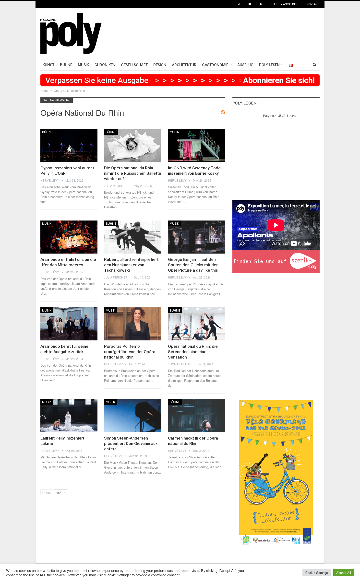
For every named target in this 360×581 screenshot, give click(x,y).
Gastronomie (215, 65)
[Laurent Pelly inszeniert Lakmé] (68, 415)
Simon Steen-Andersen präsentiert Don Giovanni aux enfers (131, 443)
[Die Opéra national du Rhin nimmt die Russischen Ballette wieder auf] (132, 145)
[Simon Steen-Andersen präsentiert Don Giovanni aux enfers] (132, 415)
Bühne (66, 65)
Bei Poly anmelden (284, 4)
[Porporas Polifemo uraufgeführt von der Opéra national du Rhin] (132, 323)
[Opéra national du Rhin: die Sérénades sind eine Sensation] (196, 323)
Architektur (184, 65)
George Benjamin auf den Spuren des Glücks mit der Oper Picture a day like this (193, 265)
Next (60, 492)
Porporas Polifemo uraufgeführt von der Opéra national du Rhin (129, 352)
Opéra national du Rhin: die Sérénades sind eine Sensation (193, 352)
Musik (83, 65)
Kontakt (313, 4)
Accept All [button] (343, 572)
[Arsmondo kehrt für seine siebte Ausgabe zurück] (68, 323)
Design (159, 65)
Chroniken (105, 65)
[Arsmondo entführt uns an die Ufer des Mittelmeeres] (68, 237)
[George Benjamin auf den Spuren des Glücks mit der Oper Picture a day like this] (196, 237)
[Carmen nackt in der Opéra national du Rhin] (196, 415)
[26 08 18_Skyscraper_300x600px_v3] (276, 472)
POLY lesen (269, 65)
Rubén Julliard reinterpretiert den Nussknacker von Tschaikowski (131, 265)
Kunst (48, 65)
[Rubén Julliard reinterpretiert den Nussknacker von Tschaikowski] (132, 237)
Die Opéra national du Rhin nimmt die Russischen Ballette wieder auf (132, 173)
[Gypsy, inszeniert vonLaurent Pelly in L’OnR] (68, 145)
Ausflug (245, 65)
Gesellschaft (134, 65)
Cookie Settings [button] (316, 572)
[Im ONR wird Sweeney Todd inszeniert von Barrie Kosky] (196, 145)
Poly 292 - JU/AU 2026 (279, 115)
